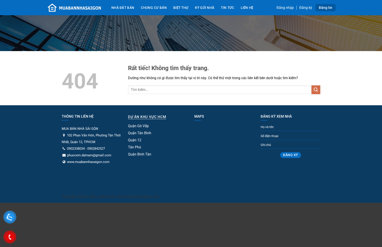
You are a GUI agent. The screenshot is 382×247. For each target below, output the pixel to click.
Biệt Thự (180, 8)
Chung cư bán (154, 8)
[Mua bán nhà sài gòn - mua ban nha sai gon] (73, 7)
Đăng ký (305, 8)
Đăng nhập (285, 8)
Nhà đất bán (122, 8)
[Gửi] (315, 89)
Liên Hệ (247, 8)
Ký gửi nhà (204, 8)
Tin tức (227, 8)
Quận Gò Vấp (138, 126)
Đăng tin (325, 8)
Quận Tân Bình (139, 133)
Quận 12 (134, 140)
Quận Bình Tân (139, 154)
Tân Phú (134, 147)
